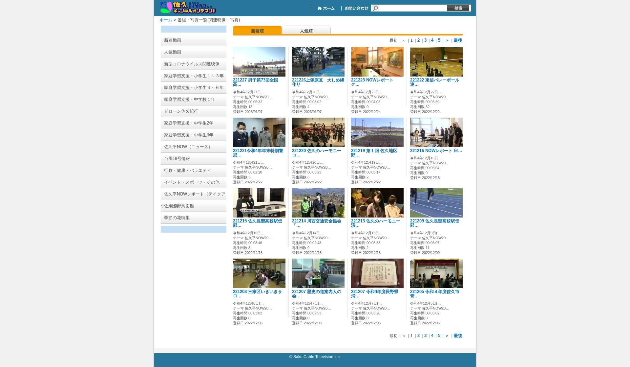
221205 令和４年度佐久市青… (434, 293)
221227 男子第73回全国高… (255, 82)
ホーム (165, 19)
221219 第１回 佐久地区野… (374, 153)
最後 (458, 40)
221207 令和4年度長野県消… (374, 293)
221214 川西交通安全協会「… (316, 223)
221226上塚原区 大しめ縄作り (318, 82)
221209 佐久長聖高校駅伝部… (434, 223)
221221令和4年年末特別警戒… (258, 153)
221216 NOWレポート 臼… (436, 151)
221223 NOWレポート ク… (374, 82)
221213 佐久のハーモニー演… (375, 223)
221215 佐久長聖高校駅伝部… (257, 223)
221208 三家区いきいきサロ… (257, 293)
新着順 (257, 31)
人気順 (306, 31)
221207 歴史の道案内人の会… (316, 293)
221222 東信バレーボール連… (434, 82)
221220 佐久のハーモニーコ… (316, 153)
